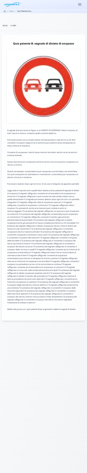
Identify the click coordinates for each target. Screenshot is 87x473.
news (12, 11)
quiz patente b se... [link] (24, 11)
